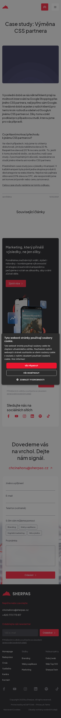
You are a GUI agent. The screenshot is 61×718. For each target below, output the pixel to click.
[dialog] (31, 359)
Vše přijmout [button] (31, 365)
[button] (30, 379)
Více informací (18, 359)
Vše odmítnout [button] (31, 373)
